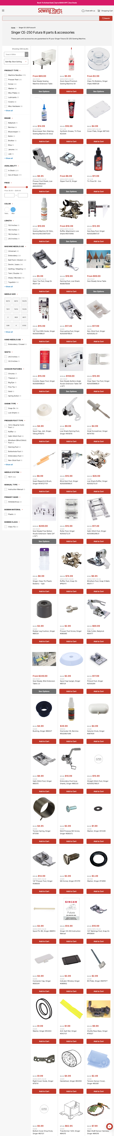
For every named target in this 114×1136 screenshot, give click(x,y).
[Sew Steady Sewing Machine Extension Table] (44, 70)
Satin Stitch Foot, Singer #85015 (42, 782)
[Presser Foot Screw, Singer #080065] (71, 620)
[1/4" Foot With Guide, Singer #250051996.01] (44, 320)
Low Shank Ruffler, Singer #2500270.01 (97, 482)
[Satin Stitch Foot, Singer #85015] (44, 770)
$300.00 (18, 190)
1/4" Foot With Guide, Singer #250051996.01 (44, 332)
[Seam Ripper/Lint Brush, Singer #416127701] (44, 470)
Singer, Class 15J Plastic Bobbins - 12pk (42, 582)
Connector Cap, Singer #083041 (42, 982)
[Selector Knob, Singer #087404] (98, 720)
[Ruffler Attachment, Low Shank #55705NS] (71, 220)
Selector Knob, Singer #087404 (96, 732)
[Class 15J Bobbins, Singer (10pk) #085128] (98, 70)
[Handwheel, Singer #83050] (71, 1070)
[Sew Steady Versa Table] (98, 270)
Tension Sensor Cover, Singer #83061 (96, 1082)
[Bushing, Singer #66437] (44, 720)
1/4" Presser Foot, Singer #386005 (43, 882)
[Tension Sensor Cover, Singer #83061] (98, 1070)
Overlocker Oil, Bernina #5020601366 (69, 732)
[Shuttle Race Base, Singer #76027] (98, 1020)
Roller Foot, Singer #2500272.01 (67, 532)
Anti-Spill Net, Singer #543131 (68, 1032)
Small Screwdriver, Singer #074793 (97, 432)
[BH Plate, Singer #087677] (98, 970)
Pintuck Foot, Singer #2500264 (95, 682)
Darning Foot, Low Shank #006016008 (70, 282)
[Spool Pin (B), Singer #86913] (44, 920)
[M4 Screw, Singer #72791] (71, 870)
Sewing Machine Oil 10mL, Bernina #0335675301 (43, 232)
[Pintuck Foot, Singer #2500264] (98, 670)
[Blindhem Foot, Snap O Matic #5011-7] (98, 570)
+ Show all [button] (8, 111)
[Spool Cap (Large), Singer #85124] (71, 670)
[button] (3, 10)
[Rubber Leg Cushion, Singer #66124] (44, 620)
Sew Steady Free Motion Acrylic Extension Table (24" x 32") (44, 533)
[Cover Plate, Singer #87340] (98, 120)
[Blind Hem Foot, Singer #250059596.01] (71, 470)
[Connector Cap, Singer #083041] (44, 970)
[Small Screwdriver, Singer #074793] (98, 420)
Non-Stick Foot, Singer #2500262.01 (96, 332)
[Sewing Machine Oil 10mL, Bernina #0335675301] (44, 220)
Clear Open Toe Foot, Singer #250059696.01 (98, 382)
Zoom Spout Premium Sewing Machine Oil (68, 82)
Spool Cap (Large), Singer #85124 (70, 682)
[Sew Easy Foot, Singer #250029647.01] (98, 220)
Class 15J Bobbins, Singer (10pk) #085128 (97, 82)
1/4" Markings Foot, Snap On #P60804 (98, 932)
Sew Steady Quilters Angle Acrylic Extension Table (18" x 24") (71, 383)
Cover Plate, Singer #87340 (98, 131)
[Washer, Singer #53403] (44, 1020)
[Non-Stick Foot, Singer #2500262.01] (98, 320)
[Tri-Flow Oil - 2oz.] (98, 170)
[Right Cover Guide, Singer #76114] (44, 1070)
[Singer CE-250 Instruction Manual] (71, 920)
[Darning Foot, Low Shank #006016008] (71, 270)
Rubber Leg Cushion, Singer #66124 (44, 632)
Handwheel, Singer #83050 (71, 1081)
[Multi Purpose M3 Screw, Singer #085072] (71, 820)
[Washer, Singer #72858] (98, 870)
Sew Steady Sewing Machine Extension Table (42, 82)
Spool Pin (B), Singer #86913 (44, 931)
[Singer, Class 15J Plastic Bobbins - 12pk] (44, 570)
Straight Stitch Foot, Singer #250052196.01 (97, 782)
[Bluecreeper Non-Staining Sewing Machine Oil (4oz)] (44, 120)
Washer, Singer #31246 (96, 831)
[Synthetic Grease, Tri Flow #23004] (71, 120)
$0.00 (11, 190)
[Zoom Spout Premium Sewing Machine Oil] (71, 70)
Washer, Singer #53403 (42, 1031)
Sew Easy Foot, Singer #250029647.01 (96, 232)
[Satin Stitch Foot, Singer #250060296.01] (98, 520)
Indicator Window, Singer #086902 (70, 982)
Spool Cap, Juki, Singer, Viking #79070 (42, 432)
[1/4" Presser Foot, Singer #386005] (44, 870)
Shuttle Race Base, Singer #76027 (97, 1032)
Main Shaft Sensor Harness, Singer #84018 (98, 1132)
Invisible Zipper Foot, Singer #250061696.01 (44, 382)
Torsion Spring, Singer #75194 (42, 832)
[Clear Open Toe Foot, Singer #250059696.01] (98, 370)
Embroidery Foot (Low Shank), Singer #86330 (69, 782)
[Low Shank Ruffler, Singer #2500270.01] (98, 470)
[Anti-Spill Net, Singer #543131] (71, 1020)
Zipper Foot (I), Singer (68, 181)
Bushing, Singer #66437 (42, 731)
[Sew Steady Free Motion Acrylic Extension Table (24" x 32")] (44, 520)
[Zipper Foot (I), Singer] (71, 170)
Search (107, 18)
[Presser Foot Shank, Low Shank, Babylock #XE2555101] (44, 170)
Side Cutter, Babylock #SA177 (95, 632)
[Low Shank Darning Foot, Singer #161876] (71, 420)
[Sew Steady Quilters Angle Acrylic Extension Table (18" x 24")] (71, 370)
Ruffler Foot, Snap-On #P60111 (68, 582)
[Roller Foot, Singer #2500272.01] (71, 520)
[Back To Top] (110, 1132)
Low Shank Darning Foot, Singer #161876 (70, 432)
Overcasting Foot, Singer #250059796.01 (69, 332)
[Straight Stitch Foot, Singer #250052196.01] (98, 770)
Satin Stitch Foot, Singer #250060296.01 (96, 532)
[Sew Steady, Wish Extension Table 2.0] (44, 670)
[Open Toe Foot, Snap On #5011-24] (44, 270)
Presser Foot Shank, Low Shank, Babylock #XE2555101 (42, 183)
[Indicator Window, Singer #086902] (71, 970)
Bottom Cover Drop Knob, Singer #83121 (43, 1132)
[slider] (5, 187)
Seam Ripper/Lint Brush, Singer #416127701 (42, 482)
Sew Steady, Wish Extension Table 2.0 (44, 682)
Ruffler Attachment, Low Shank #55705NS (69, 232)
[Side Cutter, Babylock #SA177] (98, 620)
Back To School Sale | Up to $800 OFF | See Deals (57, 3)
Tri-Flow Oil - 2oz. (94, 181)
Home (13, 27)
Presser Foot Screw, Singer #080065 (71, 632)
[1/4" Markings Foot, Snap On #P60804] (98, 920)
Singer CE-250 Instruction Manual (70, 932)
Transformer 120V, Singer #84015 (70, 1132)
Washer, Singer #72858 (96, 881)
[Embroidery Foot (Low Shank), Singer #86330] (71, 770)
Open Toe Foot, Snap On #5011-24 (42, 282)
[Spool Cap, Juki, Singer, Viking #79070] (44, 420)
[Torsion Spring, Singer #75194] (44, 820)
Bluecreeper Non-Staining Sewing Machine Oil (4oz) (43, 132)
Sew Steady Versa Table (96, 281)
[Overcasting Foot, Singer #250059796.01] (71, 320)
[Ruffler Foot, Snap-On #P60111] (71, 570)
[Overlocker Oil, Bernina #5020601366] (71, 720)
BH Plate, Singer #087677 (97, 981)
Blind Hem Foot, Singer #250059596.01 (69, 482)
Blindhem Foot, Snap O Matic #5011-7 (98, 582)
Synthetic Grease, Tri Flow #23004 (70, 132)
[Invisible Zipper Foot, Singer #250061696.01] (44, 370)
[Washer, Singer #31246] (98, 820)
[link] (15, 75)
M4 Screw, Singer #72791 (70, 881)
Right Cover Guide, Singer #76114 (43, 1082)
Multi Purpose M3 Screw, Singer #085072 (70, 832)
